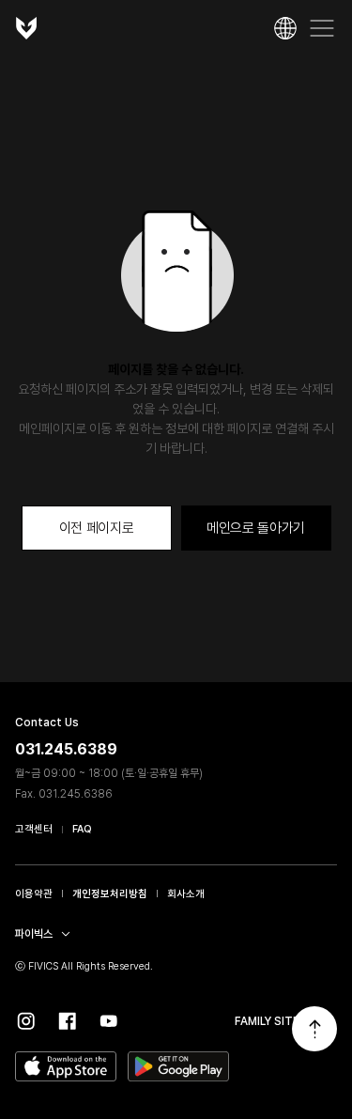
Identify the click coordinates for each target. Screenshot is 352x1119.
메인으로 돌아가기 (256, 528)
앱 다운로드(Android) (178, 1066)
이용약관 (34, 894)
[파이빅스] (26, 28)
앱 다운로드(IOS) (65, 1066)
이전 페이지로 (96, 528)
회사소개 (186, 894)
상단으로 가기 (314, 1028)
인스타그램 (26, 1021)
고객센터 (34, 829)
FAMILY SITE (267, 1021)
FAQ (82, 829)
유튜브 (109, 1021)
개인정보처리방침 (109, 894)
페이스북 (67, 1021)
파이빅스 (34, 933)
